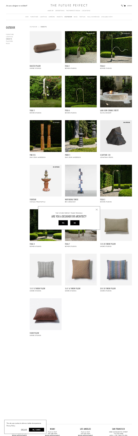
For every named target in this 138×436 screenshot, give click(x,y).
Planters (9, 41)
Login (129, 5)
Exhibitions (60, 10)
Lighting (43, 16)
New (27, 16)
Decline (24, 429)
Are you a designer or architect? (16, 6)
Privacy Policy (11, 426)
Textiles (82, 16)
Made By (51, 10)
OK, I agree (37, 430)
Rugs (76, 16)
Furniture (34, 16)
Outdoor (68, 16)
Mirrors (52, 16)
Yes (63, 223)
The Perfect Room (73, 10)
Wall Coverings (93, 16)
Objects (60, 16)
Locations (86, 10)
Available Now (107, 16)
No (75, 223)
